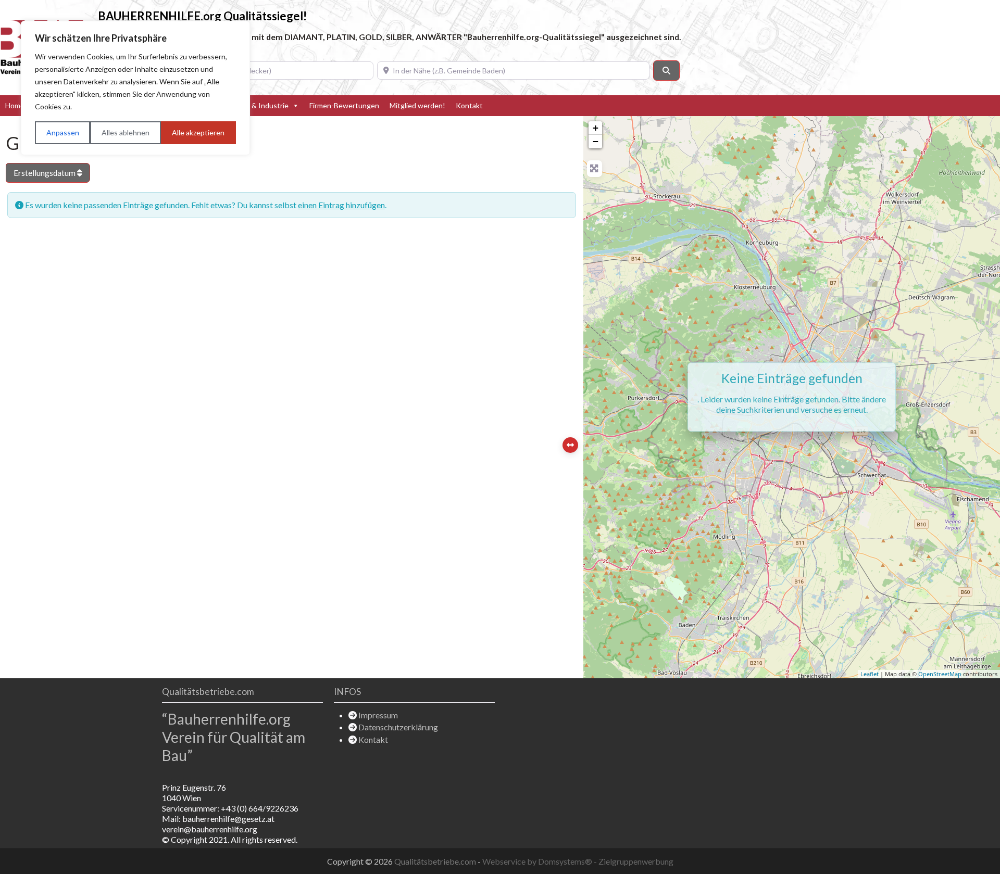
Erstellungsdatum (45, 173)
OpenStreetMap (939, 674)
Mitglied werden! (417, 105)
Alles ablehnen (125, 132)
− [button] (595, 141)
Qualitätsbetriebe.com (436, 861)
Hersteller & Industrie (253, 105)
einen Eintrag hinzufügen (341, 205)
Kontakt (469, 105)
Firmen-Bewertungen (344, 105)
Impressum (378, 715)
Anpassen (62, 132)
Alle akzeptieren (198, 132)
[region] (135, 88)
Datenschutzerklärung (398, 727)
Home (14, 105)
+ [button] (595, 127)
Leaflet (869, 674)
